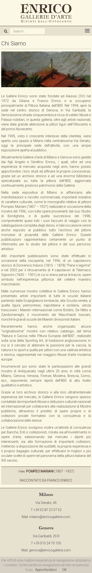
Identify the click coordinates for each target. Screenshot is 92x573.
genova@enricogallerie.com (50, 550)
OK (64, 570)
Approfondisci (46, 570)
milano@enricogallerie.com (49, 517)
